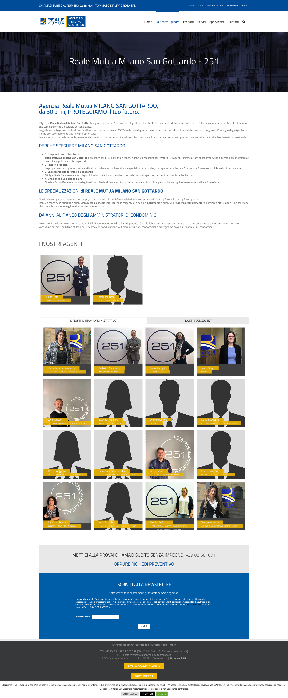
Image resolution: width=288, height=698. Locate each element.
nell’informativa (194, 604)
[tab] (93, 320)
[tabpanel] (144, 429)
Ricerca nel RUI (178, 658)
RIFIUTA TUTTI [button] (147, 693)
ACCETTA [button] (162, 693)
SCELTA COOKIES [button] (130, 693)
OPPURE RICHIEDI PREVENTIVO (144, 563)
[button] (243, 21)
